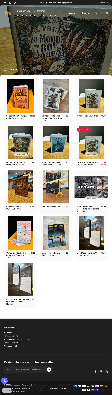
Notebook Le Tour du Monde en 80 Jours (15, 163)
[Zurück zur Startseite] (5, 69)
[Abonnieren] (49, 369)
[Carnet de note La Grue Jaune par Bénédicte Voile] (21, 233)
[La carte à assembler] (56, 187)
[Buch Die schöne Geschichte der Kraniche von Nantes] (91, 187)
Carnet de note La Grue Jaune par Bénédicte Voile (16, 255)
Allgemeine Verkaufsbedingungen (17, 339)
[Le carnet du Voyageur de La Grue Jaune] (21, 96)
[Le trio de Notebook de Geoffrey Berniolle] (91, 142)
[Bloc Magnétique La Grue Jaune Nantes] (91, 233)
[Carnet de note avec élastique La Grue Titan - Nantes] (56, 96)
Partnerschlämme (11, 336)
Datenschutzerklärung (12, 343)
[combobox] (103, 2)
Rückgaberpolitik (10, 346)
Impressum (21, 391)
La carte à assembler (51, 206)
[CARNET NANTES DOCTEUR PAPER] (21, 187)
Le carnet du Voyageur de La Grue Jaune (16, 117)
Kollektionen (13, 69)
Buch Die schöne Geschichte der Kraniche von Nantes (88, 208)
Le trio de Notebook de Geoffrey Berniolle (87, 163)
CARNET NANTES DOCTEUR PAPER (14, 207)
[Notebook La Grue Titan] (91, 96)
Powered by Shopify (29, 385)
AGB (29, 388)
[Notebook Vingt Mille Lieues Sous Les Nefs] (56, 142)
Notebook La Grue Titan (87, 116)
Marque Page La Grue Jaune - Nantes (51, 254)
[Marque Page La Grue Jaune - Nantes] (56, 233)
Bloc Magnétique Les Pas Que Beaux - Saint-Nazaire (17, 301)
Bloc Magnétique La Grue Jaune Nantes (88, 254)
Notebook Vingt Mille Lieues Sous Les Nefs (51, 163)
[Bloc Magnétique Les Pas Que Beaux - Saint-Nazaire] (21, 279)
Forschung (8, 332)
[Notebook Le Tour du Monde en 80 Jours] (21, 142)
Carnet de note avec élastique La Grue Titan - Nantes (53, 118)
